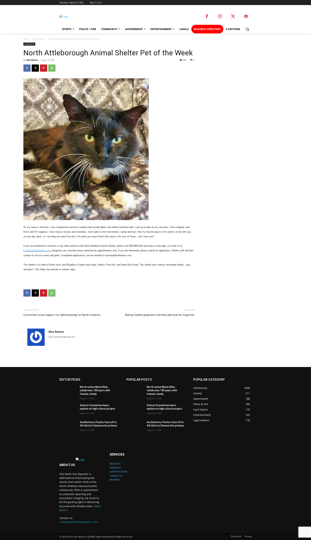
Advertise (115, 467)
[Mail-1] (246, 16)
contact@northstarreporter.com (78, 522)
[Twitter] (233, 16)
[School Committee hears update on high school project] (68, 410)
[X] (35, 68)
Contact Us (116, 475)
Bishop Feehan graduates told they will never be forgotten (159, 315)
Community (38, 38)
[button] (247, 29)
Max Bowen (32, 60)
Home (26, 38)
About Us (115, 463)
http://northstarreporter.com (61, 337)
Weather (115, 479)
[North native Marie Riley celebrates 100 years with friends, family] (68, 391)
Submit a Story (118, 471)
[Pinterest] (43, 68)
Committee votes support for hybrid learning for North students (61, 315)
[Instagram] (220, 16)
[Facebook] (207, 16)
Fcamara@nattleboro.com (36, 250)
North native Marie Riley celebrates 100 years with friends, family (95, 390)
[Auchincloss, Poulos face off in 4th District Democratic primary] (68, 427)
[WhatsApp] (51, 68)
